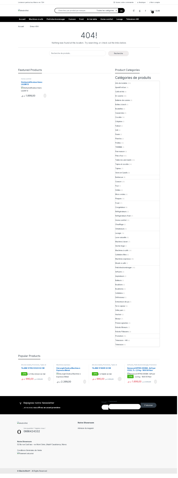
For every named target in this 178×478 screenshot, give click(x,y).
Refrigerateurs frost (123, 216)
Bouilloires (119, 289)
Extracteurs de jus (122, 302)
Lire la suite (120, 379)
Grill (116, 130)
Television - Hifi (121, 340)
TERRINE (118, 147)
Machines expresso (123, 259)
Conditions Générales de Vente (29, 450)
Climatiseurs (119, 229)
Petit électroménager (56, 19)
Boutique (142, 2)
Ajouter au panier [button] (43, 96)
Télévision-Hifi (132, 19)
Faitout (117, 126)
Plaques (118, 198)
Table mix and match (123, 160)
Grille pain (119, 310)
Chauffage (119, 224)
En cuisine (119, 96)
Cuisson (72, 19)
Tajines (118, 168)
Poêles (118, 143)
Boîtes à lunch (120, 104)
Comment (112, 401)
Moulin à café (120, 263)
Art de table (92, 19)
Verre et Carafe (121, 173)
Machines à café (36, 19)
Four (117, 186)
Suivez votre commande (125, 2)
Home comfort (107, 19)
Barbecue (119, 177)
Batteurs (118, 280)
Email (105, 402)
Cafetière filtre (121, 255)
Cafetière (119, 293)
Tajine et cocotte (122, 164)
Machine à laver (121, 242)
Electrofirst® (24, 471)
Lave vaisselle (120, 237)
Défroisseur (119, 297)
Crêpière (118, 121)
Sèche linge (120, 246)
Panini (117, 134)
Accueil (22, 19)
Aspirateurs (119, 276)
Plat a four (119, 156)
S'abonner (148, 405)
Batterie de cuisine (122, 100)
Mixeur (118, 319)
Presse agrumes (121, 323)
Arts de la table (121, 83)
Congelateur (120, 207)
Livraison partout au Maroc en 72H (31, 2)
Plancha (118, 139)
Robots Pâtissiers (122, 332)
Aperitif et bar (120, 87)
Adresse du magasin (86, 428)
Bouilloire (119, 285)
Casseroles (119, 113)
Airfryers (118, 272)
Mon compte (155, 2)
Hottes (117, 190)
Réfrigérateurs (121, 211)
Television (119, 345)
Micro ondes (120, 194)
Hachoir (118, 314)
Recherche (118, 53)
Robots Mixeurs (121, 327)
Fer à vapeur (120, 306)
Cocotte (118, 117)
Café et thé (119, 92)
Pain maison (119, 151)
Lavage (119, 19)
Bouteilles (119, 109)
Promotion (119, 336)
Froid (81, 19)
